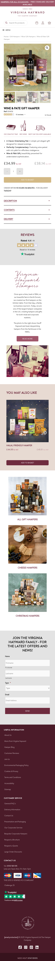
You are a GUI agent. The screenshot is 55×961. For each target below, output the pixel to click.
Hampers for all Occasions (15, 2)
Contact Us (8, 815)
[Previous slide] (10, 432)
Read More (27, 338)
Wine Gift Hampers (28, 36)
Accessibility (9, 783)
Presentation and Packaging (15, 821)
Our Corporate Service (13, 827)
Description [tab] (10, 200)
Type (8, 683)
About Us (8, 735)
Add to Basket (27, 180)
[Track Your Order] (37, 23)
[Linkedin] (37, 947)
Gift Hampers (15, 36)
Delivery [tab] (8, 219)
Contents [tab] (9, 209)
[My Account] (43, 23)
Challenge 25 (9, 885)
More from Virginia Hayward (15, 741)
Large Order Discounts (13, 851)
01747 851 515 (12, 866)
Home (6, 36)
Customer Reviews (11, 753)
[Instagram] (26, 947)
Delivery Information (12, 809)
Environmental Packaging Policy (16, 765)
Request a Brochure (12, 839)
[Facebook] (20, 947)
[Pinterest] (31, 947)
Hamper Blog (9, 747)
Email (7, 694)
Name (7, 656)
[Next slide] (45, 432)
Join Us (7, 759)
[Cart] (49, 22)
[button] (47, 47)
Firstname (8, 668)
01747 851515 (33, 958)
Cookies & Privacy (11, 771)
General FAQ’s (10, 803)
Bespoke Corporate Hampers (15, 833)
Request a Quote (11, 845)
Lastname (8, 678)
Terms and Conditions (12, 777)
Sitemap (7, 789)
